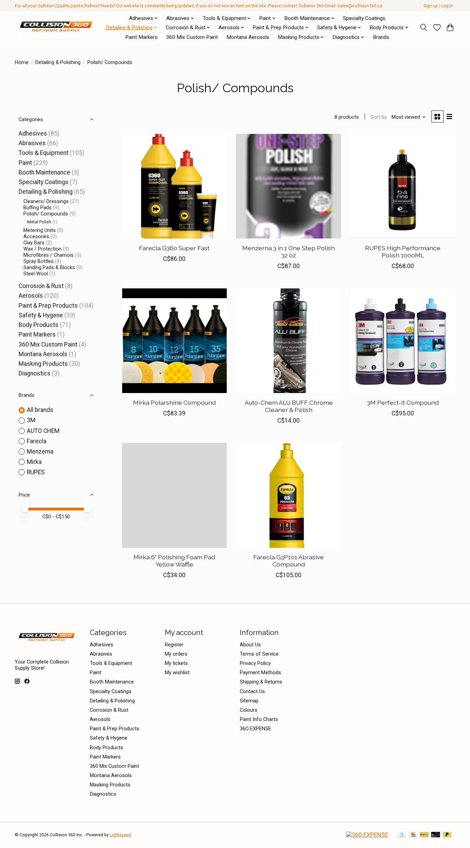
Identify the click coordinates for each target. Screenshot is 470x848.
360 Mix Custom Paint (192, 37)
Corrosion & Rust (41, 286)
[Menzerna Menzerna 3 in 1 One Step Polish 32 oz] (288, 186)
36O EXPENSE (255, 728)
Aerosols (31, 295)
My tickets (176, 663)
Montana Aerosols (247, 37)
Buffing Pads (37, 207)
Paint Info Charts (259, 719)
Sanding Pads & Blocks (49, 267)
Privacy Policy (255, 663)
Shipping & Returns (261, 682)
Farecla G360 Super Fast (174, 248)
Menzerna (40, 451)
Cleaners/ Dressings (46, 201)
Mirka (34, 461)
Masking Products (43, 363)
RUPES (36, 472)
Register (174, 645)
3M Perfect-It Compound (403, 402)
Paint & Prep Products (48, 305)
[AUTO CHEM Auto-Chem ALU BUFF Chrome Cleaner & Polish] (288, 340)
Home (22, 62)
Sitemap (249, 701)
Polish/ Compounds (45, 214)
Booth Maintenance (44, 172)
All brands (40, 409)
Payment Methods (260, 672)
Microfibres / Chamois (48, 255)
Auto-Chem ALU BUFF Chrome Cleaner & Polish (289, 406)
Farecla (36, 441)
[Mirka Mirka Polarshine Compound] (174, 340)
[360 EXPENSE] (367, 834)
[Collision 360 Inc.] (57, 27)
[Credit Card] (413, 835)
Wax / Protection (42, 249)
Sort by (379, 117)
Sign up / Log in (438, 5)
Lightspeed (120, 835)
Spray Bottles (38, 261)
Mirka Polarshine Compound (174, 402)
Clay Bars (33, 243)
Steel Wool (35, 274)
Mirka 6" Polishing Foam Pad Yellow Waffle (174, 560)
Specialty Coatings (364, 18)
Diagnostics (35, 373)
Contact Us (252, 691)
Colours (248, 710)
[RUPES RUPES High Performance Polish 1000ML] (402, 186)
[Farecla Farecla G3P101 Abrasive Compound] (288, 495)
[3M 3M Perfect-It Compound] (402, 340)
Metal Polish (39, 222)
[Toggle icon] (424, 27)
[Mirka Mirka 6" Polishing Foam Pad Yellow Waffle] (174, 495)
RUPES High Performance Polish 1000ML (402, 251)
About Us (250, 645)
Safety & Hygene (41, 315)
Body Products (38, 324)
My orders (176, 654)
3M (31, 420)
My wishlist (177, 672)
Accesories (36, 236)
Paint (26, 162)
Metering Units (39, 230)
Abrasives (32, 143)
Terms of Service (259, 654)
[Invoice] (401, 835)
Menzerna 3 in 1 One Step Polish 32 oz (288, 251)
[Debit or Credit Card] (435, 835)
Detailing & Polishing (58, 62)
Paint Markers (141, 37)
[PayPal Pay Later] (447, 835)
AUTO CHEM (43, 430)
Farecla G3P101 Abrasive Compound (288, 560)
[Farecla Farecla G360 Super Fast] (174, 186)
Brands (381, 37)
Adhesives (33, 133)
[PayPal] (424, 835)
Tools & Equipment (43, 152)
